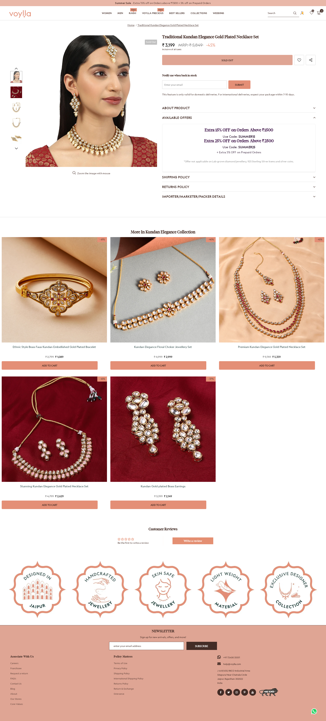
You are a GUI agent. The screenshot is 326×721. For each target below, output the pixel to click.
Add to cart (49, 365)
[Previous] (16, 68)
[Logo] (20, 14)
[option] (163, 3)
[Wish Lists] (299, 60)
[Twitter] (228, 692)
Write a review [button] (193, 541)
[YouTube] (252, 692)
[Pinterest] (244, 692)
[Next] (16, 148)
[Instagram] (236, 692)
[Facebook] (220, 692)
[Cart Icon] (319, 13)
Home (131, 25)
